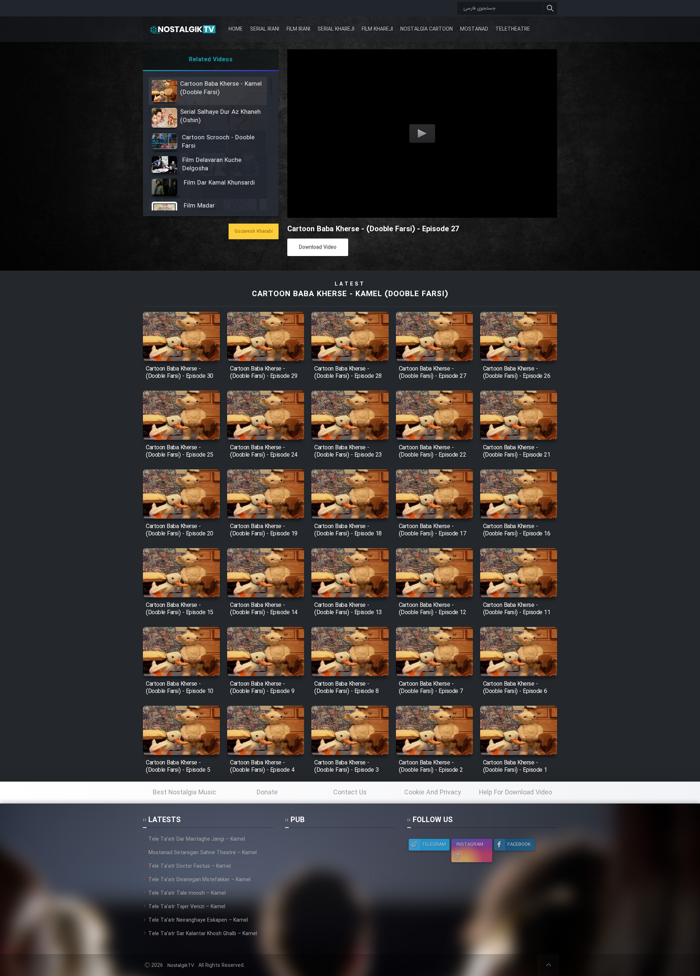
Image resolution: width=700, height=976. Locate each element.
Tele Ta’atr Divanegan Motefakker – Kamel (199, 880)
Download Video (318, 247)
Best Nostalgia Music (184, 792)
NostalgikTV (180, 965)
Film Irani (298, 29)
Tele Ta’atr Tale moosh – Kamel (187, 893)
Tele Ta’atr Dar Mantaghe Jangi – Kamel (196, 839)
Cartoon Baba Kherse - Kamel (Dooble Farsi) (350, 294)
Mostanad (474, 29)
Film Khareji (377, 29)
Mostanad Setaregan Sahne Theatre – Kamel (202, 853)
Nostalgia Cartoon (426, 29)
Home (236, 29)
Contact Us (350, 792)
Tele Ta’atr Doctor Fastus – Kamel (189, 866)
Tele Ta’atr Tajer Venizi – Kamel (186, 907)
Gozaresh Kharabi (253, 231)
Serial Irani (264, 29)
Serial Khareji (336, 29)
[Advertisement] (340, 880)
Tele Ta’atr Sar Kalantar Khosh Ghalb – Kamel (202, 934)
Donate (267, 792)
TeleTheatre (512, 29)
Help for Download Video (515, 792)
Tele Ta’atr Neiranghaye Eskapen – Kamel (198, 920)
